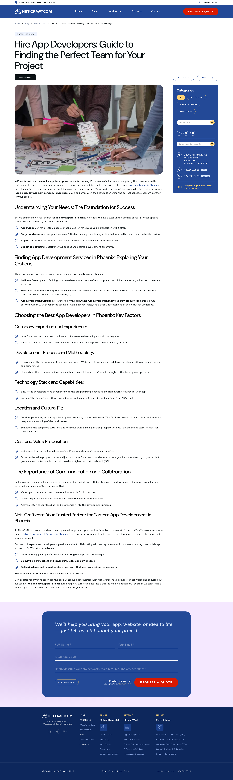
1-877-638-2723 (210, 2)
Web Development (132, 739)
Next (205, 77)
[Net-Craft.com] (33, 11)
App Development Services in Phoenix (46, 534)
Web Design (105, 744)
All (181, 97)
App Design (105, 739)
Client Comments (87, 739)
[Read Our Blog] (192, 133)
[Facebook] (179, 133)
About (95, 11)
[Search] (212, 122)
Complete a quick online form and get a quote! (198, 187)
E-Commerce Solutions (133, 749)
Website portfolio (87, 725)
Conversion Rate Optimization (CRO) (171, 744)
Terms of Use (107, 771)
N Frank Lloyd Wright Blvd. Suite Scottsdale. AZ (196, 159)
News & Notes (186, 111)
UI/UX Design (106, 734)
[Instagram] (185, 133)
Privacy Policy (125, 684)
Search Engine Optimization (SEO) (170, 734)
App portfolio (85, 730)
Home (78, 11)
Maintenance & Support (134, 754)
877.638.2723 (192, 176)
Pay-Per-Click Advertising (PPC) (170, 739)
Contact (155, 11)
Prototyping (105, 749)
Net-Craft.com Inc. (60, 771)
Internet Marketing (188, 104)
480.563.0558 (192, 169)
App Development (132, 734)
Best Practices (196, 97)
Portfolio (136, 11)
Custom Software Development (137, 744)
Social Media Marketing (166, 754)
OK (212, 144)
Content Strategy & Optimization (170, 749)
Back (186, 77)
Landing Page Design (109, 754)
